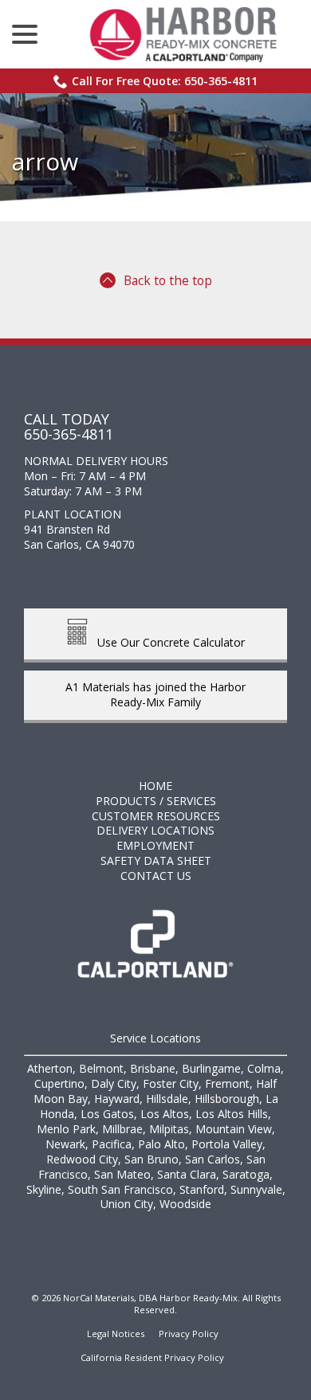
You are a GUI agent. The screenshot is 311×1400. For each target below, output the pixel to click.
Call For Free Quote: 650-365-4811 (165, 80)
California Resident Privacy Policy (152, 1357)
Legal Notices (115, 1333)
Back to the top (168, 280)
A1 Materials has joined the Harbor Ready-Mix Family (155, 694)
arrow (45, 161)
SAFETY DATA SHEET (155, 860)
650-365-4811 (68, 434)
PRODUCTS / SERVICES (156, 800)
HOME (155, 785)
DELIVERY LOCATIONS (155, 830)
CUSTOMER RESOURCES (156, 815)
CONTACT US (155, 875)
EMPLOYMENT (155, 845)
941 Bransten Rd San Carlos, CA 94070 (79, 537)
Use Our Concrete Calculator (166, 641)
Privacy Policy (188, 1333)
